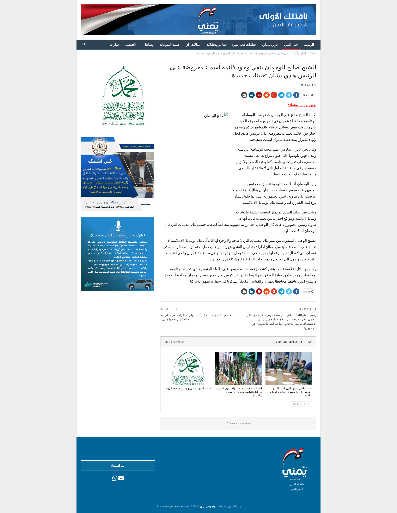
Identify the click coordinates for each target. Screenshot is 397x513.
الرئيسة (309, 44)
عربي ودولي (270, 44)
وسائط (149, 44)
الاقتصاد (130, 44)
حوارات (114, 44)
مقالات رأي (193, 44)
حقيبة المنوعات (169, 44)
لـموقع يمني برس (209, 506)
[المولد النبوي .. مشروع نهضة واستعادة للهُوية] (188, 368)
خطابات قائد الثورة (244, 44)
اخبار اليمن (291, 44)
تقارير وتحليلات (216, 44)
